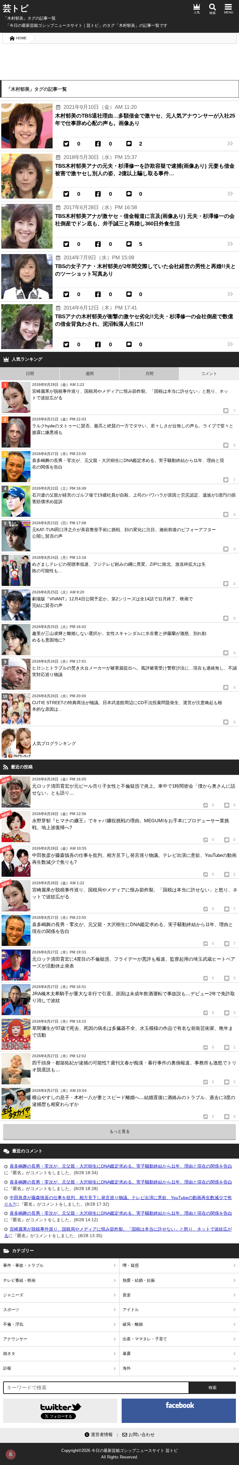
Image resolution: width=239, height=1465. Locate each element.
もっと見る (120, 1131)
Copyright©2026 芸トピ (119, 1453)
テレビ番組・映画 (19, 1280)
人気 (197, 12)
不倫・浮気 (13, 1324)
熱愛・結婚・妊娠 (139, 1280)
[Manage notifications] (11, 1454)
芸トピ (16, 8)
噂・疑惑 (131, 1265)
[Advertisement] (119, 61)
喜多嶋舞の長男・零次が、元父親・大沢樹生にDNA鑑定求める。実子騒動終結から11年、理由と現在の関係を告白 (121, 1166)
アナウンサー (15, 1339)
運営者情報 (102, 1434)
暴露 (127, 1353)
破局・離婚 (133, 1324)
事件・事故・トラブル (23, 1265)
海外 (127, 1368)
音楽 (127, 1295)
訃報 (7, 1368)
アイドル (131, 1309)
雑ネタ (9, 1353)
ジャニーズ (13, 1295)
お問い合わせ (142, 1434)
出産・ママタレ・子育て (145, 1339)
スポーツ (11, 1309)
